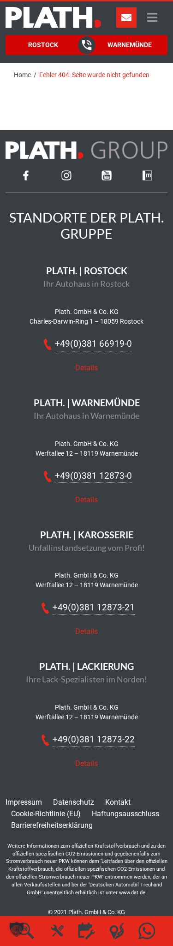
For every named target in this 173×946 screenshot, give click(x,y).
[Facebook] (25, 177)
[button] (16, 929)
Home (22, 74)
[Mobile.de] (147, 177)
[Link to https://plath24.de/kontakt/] (126, 17)
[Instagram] (66, 177)
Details (86, 367)
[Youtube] (106, 177)
